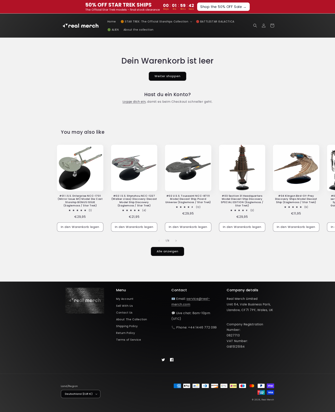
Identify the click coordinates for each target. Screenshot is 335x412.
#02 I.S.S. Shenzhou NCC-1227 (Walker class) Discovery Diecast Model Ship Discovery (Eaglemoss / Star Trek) (134, 201)
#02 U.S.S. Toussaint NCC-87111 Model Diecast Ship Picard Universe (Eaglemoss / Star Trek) (188, 199)
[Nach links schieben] (159, 240)
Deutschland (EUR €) (79, 394)
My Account (125, 299)
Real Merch (268, 399)
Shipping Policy (127, 326)
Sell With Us (124, 306)
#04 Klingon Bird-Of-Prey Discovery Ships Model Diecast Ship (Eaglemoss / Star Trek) (296, 199)
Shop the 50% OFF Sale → (223, 6)
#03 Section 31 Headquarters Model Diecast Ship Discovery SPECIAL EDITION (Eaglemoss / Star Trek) (242, 201)
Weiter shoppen (167, 76)
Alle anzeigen (167, 251)
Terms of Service (128, 340)
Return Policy (125, 333)
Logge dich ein (134, 101)
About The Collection (131, 319)
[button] (156, 21)
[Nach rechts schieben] (176, 240)
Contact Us (124, 313)
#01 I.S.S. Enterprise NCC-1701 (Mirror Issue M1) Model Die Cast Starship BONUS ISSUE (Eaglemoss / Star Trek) (80, 201)
